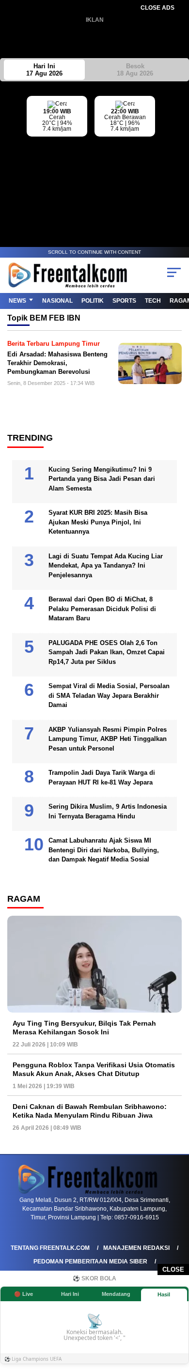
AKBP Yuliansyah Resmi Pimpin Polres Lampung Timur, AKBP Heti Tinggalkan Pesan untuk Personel (107, 739)
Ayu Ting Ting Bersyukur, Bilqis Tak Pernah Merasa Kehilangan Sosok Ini (84, 1027)
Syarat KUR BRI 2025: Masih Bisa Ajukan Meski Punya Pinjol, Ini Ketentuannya (97, 522)
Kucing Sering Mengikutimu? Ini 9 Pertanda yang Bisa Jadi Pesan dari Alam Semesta (101, 479)
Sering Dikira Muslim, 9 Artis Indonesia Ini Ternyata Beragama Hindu (107, 811)
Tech (153, 300)
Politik (92, 300)
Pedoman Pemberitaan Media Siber (90, 1261)
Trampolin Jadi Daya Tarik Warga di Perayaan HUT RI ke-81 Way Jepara (101, 777)
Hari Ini (44, 69)
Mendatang (116, 1294)
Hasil (164, 1294)
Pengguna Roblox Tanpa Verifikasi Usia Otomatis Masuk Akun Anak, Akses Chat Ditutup (94, 1069)
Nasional (57, 300)
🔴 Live (23, 1294)
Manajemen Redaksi (136, 1248)
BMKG (181, 155)
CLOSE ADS (157, 8)
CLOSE (173, 1269)
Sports (124, 300)
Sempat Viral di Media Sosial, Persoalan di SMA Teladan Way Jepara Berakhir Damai (109, 695)
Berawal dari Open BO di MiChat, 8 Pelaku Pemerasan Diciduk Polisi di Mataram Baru (102, 609)
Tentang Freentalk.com (50, 1248)
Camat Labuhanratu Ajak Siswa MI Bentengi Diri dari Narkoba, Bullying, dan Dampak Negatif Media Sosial (103, 850)
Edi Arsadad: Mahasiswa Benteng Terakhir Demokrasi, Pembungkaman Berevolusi (57, 363)
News (17, 300)
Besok (135, 69)
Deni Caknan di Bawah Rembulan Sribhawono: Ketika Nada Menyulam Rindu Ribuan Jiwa (90, 1111)
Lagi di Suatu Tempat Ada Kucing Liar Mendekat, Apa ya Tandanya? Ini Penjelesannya (105, 566)
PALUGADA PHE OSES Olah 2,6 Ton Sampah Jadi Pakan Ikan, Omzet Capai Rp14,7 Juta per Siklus (106, 652)
